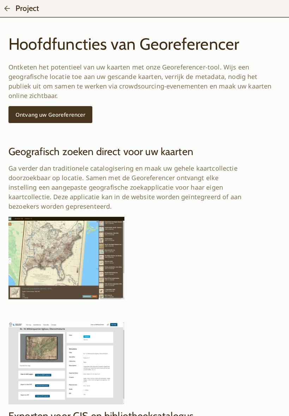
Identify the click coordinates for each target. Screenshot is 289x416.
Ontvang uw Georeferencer (50, 114)
